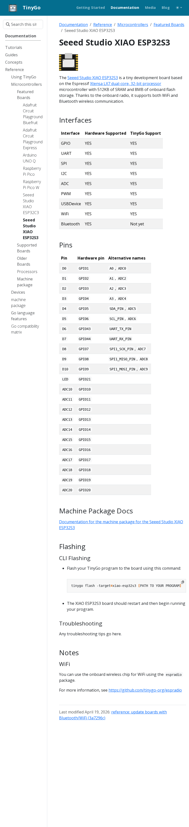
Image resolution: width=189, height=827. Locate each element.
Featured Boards (169, 24)
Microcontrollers (132, 24)
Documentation (73, 24)
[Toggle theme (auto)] (179, 7)
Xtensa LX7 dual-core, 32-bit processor (125, 83)
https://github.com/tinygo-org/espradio (145, 690)
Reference (102, 24)
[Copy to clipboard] (182, 582)
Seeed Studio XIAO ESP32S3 (92, 77)
